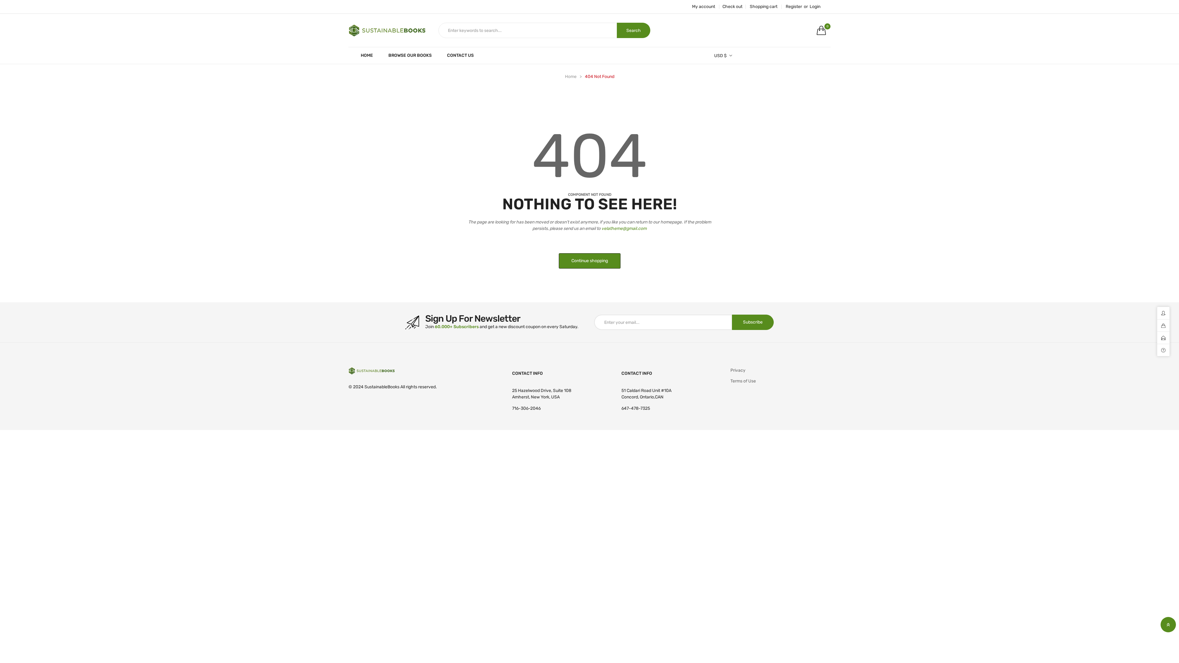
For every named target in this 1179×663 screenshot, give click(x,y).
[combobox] (527, 30)
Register (794, 7)
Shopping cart (763, 7)
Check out (732, 7)
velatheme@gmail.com (624, 228)
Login (815, 7)
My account (703, 7)
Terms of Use (743, 381)
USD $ (720, 55)
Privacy (737, 370)
